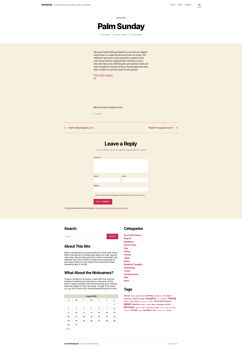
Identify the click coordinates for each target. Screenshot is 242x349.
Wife (126, 277)
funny (132, 301)
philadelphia (160, 304)
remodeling (149, 307)
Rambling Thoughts (133, 264)
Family (127, 251)
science (162, 307)
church (98, 114)
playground (138, 307)
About (180, 5)
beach (138, 296)
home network (144, 301)
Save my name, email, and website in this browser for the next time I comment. (120, 195)
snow (173, 307)
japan (127, 304)
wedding (159, 310)
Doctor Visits (130, 245)
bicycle (143, 296)
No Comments (137, 35)
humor (151, 301)
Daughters (121, 18)
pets (153, 304)
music (143, 304)
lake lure (136, 304)
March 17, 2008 (121, 35)
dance (142, 299)
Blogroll (127, 238)
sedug (166, 307)
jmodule (107, 35)
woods (164, 310)
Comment (97, 157)
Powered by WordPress (90, 344)
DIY (158, 299)
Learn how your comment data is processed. (111, 208)
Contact (188, 5)
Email (124, 176)
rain (143, 307)
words (169, 310)
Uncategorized (131, 274)
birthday (150, 296)
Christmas (127, 299)
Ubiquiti (140, 310)
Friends (127, 255)
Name (96, 176)
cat (163, 296)
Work (126, 281)
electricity (163, 299)
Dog (126, 248)
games (137, 301)
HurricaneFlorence (162, 301)
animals (127, 296)
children (169, 296)
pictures (129, 307)
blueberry (158, 296)
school (156, 307)
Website (96, 185)
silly (170, 307)
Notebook (47, 5)
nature (148, 304)
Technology (129, 268)
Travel (127, 271)
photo (168, 304)
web (154, 310)
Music (127, 261)
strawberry (126, 310)
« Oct (68, 329)
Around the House (132, 235)
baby (133, 296)
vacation (147, 310)
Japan (127, 258)
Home (173, 5)
